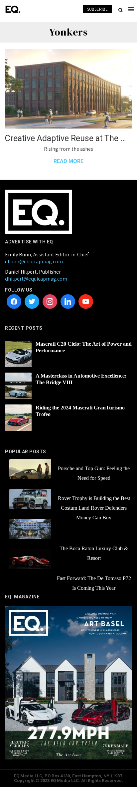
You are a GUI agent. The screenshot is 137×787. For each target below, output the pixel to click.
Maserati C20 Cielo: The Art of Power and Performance (84, 347)
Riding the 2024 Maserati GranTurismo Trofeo (80, 411)
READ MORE (68, 161)
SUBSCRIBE (97, 9)
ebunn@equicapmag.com (34, 261)
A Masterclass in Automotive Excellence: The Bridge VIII (81, 379)
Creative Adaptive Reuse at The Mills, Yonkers (68, 138)
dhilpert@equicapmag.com (36, 278)
